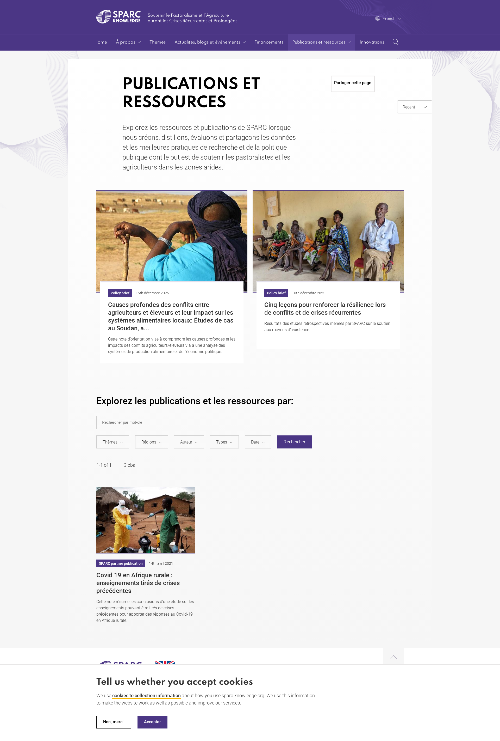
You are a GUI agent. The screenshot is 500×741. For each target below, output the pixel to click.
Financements (268, 42)
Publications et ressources (318, 42)
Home (100, 42)
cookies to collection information (146, 695)
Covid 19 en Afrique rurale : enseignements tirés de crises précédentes (138, 583)
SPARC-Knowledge (118, 16)
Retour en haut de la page (393, 657)
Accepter (152, 722)
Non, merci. (113, 722)
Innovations (372, 42)
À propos (125, 42)
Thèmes (157, 42)
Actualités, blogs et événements (207, 42)
